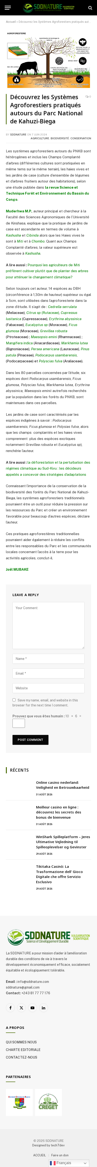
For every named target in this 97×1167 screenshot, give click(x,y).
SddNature (18, 134)
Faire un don (60, 1155)
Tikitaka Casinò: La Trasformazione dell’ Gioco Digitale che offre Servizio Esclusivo (59, 874)
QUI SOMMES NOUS (21, 1042)
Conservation (80, 138)
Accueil (11, 21)
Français (63, 1163)
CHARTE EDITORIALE (23, 1050)
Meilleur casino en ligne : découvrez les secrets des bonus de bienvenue (58, 812)
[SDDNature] (48, 7)
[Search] (89, 7)
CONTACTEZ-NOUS (21, 1057)
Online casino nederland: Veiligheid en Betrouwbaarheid (62, 785)
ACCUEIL (39, 1155)
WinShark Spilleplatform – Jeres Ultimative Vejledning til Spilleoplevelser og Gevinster (63, 841)
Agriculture (40, 138)
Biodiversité (60, 138)
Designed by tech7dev (48, 1145)
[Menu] (8, 7)
